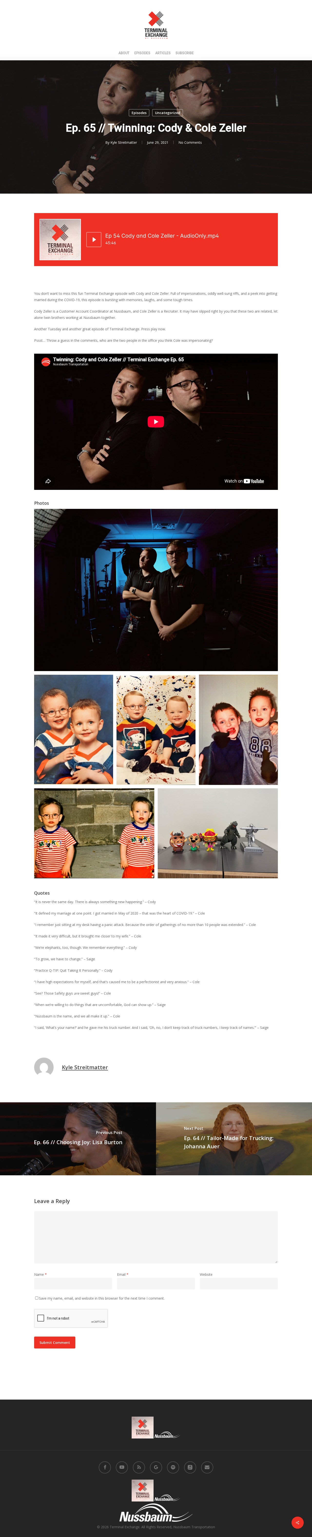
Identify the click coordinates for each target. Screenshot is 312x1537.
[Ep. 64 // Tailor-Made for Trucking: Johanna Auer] (234, 1138)
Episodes (139, 112)
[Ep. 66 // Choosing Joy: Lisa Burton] (78, 1138)
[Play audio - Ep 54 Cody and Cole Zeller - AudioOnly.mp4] (93, 239)
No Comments (190, 142)
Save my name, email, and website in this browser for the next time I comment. (102, 1298)
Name (40, 1274)
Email (122, 1274)
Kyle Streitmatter (123, 142)
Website (206, 1274)
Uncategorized (167, 112)
